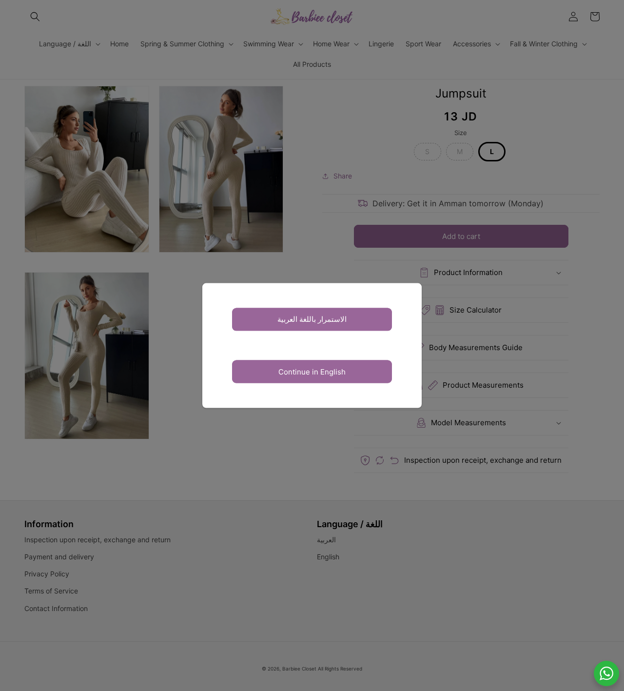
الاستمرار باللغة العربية (312, 319)
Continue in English (312, 371)
